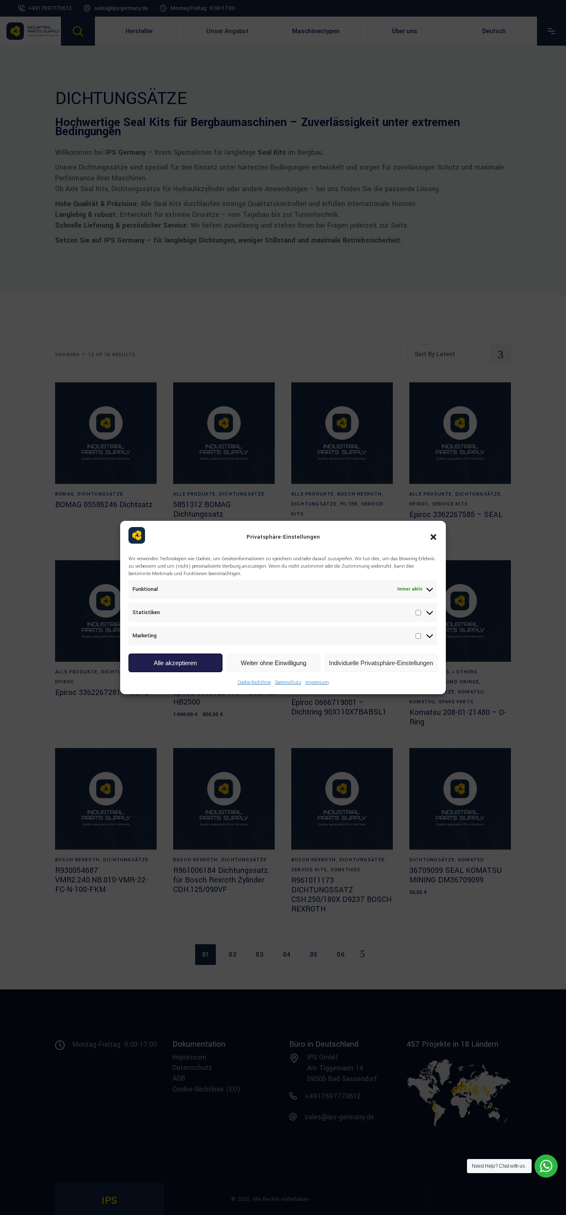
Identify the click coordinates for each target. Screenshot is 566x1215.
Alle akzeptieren (175, 662)
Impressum (317, 682)
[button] (433, 537)
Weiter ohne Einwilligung (273, 662)
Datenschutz (288, 682)
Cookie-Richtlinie (254, 682)
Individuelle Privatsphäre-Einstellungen (381, 662)
